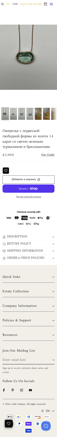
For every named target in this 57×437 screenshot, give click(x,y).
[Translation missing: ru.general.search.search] (2, 4)
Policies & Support (17, 320)
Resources (10, 335)
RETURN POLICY (19, 243)
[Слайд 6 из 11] (46, 114)
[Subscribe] (52, 360)
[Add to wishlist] (6, 170)
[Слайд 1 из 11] (5, 114)
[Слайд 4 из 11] (29, 114)
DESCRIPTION (17, 236)
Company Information (20, 306)
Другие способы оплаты (28, 197)
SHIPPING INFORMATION (25, 251)
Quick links (11, 277)
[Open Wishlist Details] (9, 424)
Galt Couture (18, 404)
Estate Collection (16, 291)
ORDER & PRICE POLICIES (25, 258)
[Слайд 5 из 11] (38, 114)
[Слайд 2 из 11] (13, 114)
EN (8, 4)
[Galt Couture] (30, 4)
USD (15, 4)
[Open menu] (51, 4)
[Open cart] (45, 4)
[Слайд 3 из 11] (21, 114)
